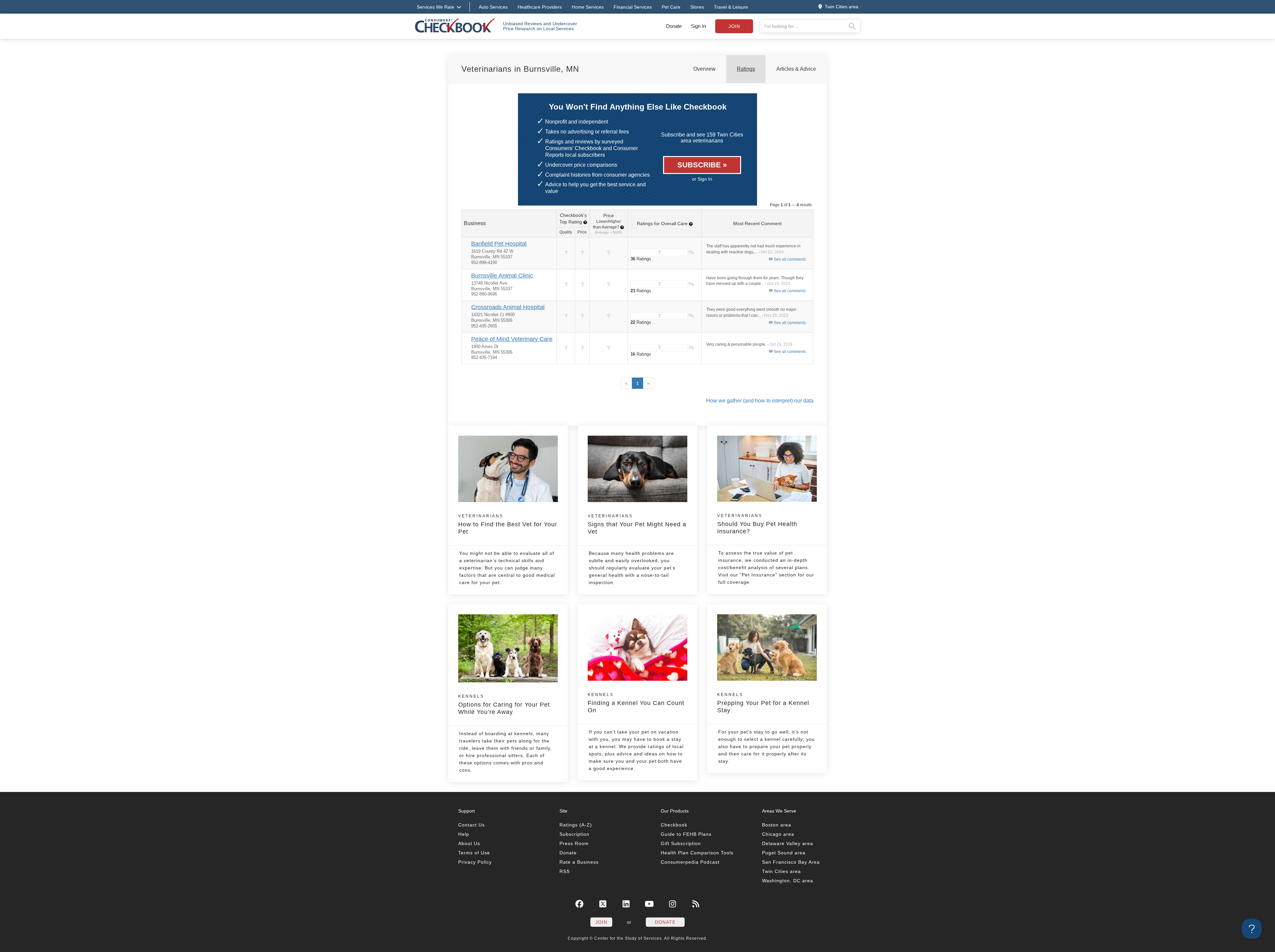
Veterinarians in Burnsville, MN (520, 68)
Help (463, 834)
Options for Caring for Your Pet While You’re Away (504, 704)
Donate (674, 26)
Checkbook (674, 824)
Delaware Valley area (787, 843)
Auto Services (493, 7)
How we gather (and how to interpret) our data (759, 400)
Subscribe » (702, 165)
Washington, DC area (787, 880)
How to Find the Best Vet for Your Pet (507, 524)
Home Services (588, 7)
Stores (697, 7)
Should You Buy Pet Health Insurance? (757, 524)
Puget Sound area (784, 852)
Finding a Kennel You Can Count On (636, 703)
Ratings (746, 69)
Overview (704, 69)
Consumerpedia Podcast (690, 862)
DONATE (665, 922)
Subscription (574, 834)
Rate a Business (579, 862)
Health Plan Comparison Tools (697, 852)
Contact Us (471, 824)
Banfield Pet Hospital (499, 243)
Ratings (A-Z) (575, 824)
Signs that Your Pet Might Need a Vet (637, 524)
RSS (564, 871)
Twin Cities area (781, 871)
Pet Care (671, 7)
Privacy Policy (475, 862)
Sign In (698, 26)
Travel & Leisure (731, 7)
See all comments (790, 259)
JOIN (601, 922)
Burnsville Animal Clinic (502, 275)
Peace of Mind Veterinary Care (511, 339)
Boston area (776, 824)
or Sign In (702, 179)
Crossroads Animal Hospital (508, 307)
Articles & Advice (796, 69)
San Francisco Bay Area (791, 862)
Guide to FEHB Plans (686, 834)
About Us (469, 843)
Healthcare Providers (540, 7)
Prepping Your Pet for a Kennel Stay (763, 703)
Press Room (574, 843)
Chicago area (778, 834)
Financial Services (633, 7)
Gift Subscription (681, 843)
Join (734, 26)
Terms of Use (474, 852)
